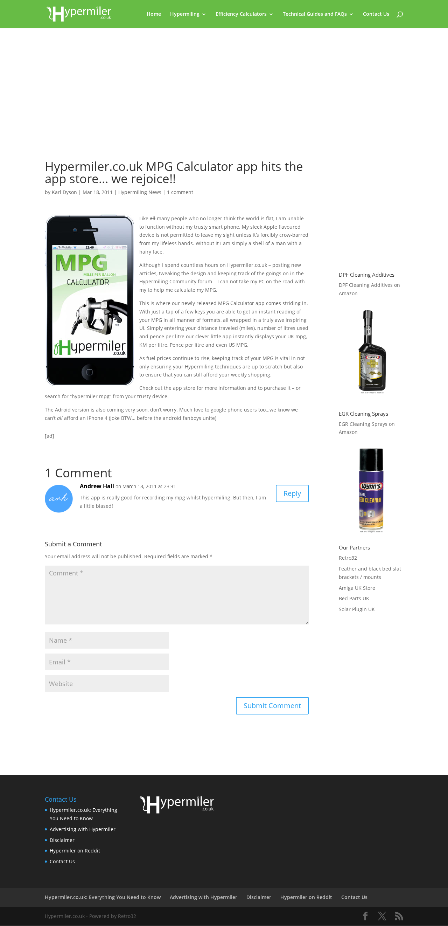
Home (154, 14)
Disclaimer (62, 840)
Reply (292, 493)
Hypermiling (185, 14)
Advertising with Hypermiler (82, 829)
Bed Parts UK (354, 598)
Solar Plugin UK (357, 609)
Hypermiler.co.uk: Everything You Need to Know (103, 897)
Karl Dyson (64, 192)
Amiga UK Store (357, 588)
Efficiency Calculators (241, 14)
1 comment (180, 192)
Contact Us (376, 14)
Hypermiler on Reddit (75, 850)
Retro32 (348, 557)
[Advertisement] (177, 97)
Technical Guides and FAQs (315, 14)
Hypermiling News (139, 192)
